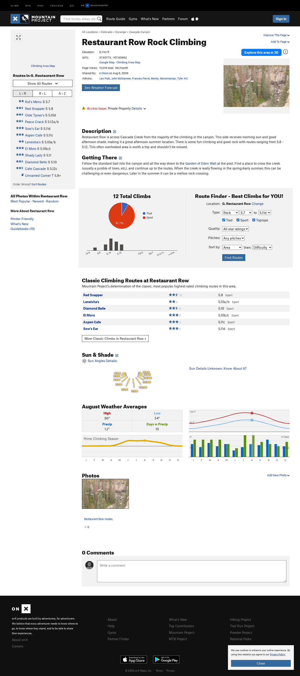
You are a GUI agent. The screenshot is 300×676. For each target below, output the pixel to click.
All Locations (90, 32)
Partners (168, 19)
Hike (41, 5)
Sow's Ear (32, 128)
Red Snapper (35, 108)
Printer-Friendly (22, 219)
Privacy (170, 670)
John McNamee (121, 78)
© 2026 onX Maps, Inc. (138, 670)
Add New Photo (277, 475)
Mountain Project (181, 632)
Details (137, 108)
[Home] (35, 19)
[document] (261, 657)
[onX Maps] (21, 612)
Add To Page (279, 41)
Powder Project (241, 632)
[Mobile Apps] (194, 19)
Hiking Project (240, 619)
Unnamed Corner (38, 175)
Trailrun (56, 5)
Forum (183, 19)
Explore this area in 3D (261, 52)
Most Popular (20, 201)
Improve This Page (275, 35)
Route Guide (115, 19)
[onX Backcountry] (94, 6)
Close (261, 663)
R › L (42, 93)
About (112, 619)
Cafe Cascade (35, 169)
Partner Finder (118, 639)
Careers (17, 646)
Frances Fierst (141, 78)
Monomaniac (168, 78)
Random (52, 201)
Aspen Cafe (33, 135)
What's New (150, 19)
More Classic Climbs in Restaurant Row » (115, 338)
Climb (15, 5)
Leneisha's (33, 142)
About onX (20, 640)
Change (258, 204)
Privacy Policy (277, 654)
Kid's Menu (33, 102)
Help (111, 626)
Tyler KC (182, 78)
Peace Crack (34, 122)
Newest (38, 201)
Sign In (281, 19)
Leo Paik (104, 78)
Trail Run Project (242, 626)
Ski (72, 5)
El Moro (30, 149)
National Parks (240, 639)
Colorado (106, 32)
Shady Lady (33, 155)
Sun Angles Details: (119, 376)
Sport (243, 220)
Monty (155, 78)
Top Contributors (181, 626)
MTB (28, 5)
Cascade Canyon (139, 32)
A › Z (62, 93)
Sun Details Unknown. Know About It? (217, 368)
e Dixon (103, 73)
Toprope (261, 220)
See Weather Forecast (101, 88)
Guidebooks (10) (23, 229)
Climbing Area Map (43, 66)
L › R (22, 93)
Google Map (106, 62)
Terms (159, 670)
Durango (120, 32)
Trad (229, 220)
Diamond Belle (36, 162)
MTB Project (178, 639)
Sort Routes (38, 184)
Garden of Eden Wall (200, 163)
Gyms (133, 19)
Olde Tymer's (34, 115)
